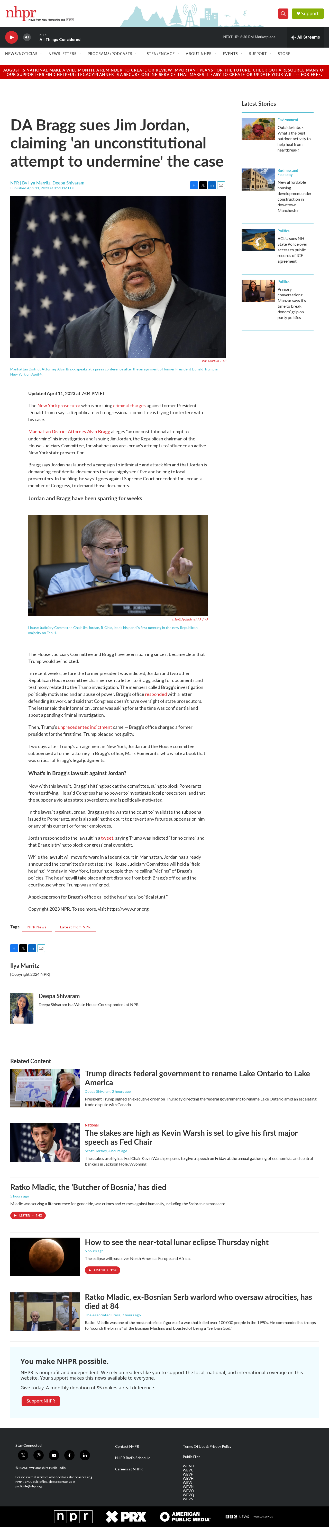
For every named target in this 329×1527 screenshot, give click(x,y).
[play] (11, 37)
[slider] (35, 37)
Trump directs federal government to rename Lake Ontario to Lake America (197, 1078)
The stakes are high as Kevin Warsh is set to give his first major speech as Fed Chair (191, 1137)
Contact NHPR (127, 1446)
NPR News (37, 927)
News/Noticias (21, 53)
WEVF (188, 1474)
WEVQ (188, 1495)
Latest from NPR (75, 927)
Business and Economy (288, 172)
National (91, 1125)
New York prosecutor (58, 405)
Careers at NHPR (129, 1469)
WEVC (188, 1470)
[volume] (27, 37)
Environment (288, 119)
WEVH (188, 1478)
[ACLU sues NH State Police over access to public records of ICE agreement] (258, 240)
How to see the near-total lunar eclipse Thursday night (177, 1242)
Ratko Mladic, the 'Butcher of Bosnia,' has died (88, 1187)
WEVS (188, 1499)
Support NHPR (41, 1401)
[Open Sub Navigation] (41, 53)
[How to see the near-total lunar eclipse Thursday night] (45, 1257)
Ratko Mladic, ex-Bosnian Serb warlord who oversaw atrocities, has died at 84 (198, 1301)
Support (310, 13)
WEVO (188, 1491)
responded (156, 694)
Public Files (191, 1457)
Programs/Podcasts (110, 53)
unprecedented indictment (85, 727)
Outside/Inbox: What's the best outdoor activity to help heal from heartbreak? (294, 138)
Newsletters (63, 53)
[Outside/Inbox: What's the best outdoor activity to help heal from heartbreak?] (258, 129)
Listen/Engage (159, 53)
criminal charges (129, 405)
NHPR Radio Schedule (132, 1458)
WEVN (188, 1487)
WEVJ (187, 1482)
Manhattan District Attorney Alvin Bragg (69, 431)
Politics (283, 230)
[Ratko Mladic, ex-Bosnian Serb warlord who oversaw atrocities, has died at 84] (45, 1311)
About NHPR (199, 53)
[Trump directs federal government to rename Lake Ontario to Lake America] (45, 1088)
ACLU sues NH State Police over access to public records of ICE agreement (292, 249)
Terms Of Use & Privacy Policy (207, 1446)
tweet (107, 838)
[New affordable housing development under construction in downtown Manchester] (258, 179)
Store (284, 53)
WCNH (188, 1466)
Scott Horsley (96, 1151)
